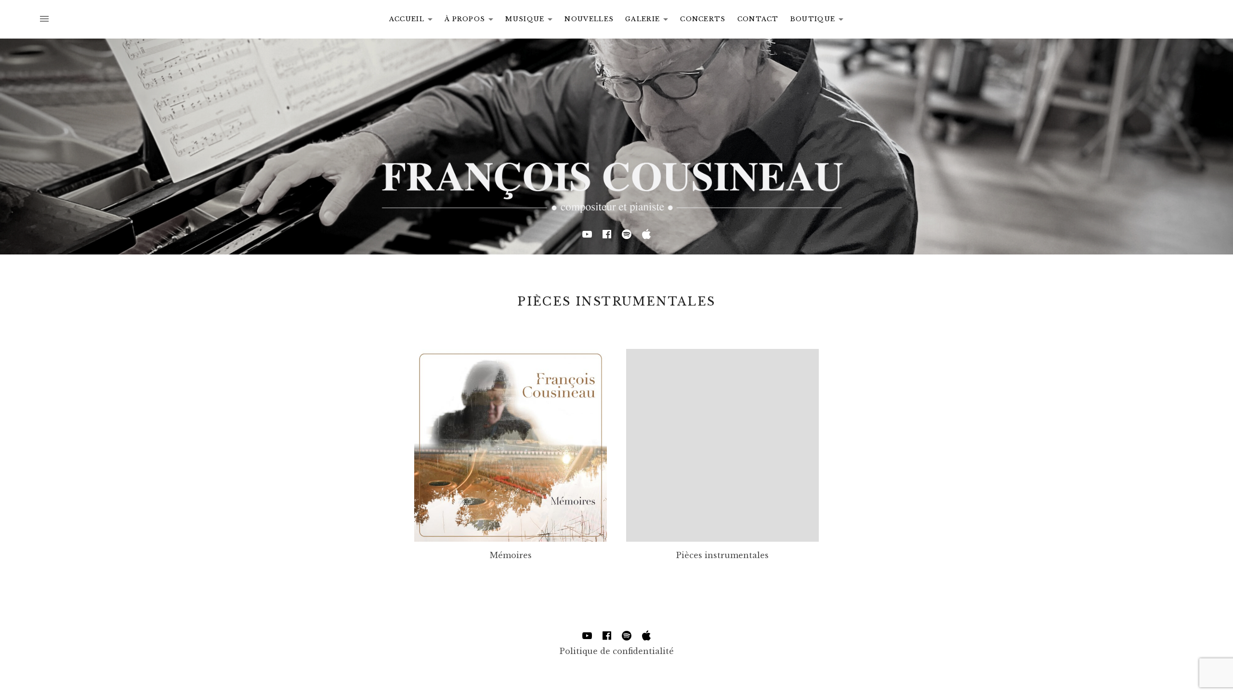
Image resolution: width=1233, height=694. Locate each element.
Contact (758, 19)
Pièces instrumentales (722, 555)
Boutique (819, 21)
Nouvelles (589, 19)
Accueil (413, 21)
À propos (471, 21)
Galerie (649, 21)
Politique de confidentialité (617, 651)
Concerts (702, 19)
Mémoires (511, 555)
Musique (531, 21)
